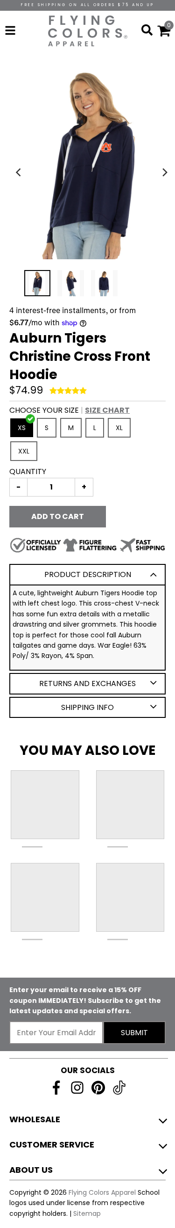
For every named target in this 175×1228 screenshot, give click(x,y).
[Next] (164, 172)
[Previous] (19, 172)
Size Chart (107, 410)
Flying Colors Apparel (102, 1192)
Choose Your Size (69, 410)
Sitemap (87, 1213)
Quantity (27, 471)
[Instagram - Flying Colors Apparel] (77, 1088)
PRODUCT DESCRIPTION (87, 574)
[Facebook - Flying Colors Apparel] (56, 1088)
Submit (134, 1032)
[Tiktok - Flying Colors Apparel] (119, 1088)
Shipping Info (87, 707)
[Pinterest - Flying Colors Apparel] (98, 1088)
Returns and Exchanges (87, 683)
